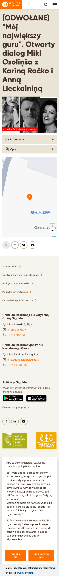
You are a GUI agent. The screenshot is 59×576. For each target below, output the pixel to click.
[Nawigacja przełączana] (54, 4)
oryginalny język (25, 573)
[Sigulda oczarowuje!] (25, 4)
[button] (52, 226)
